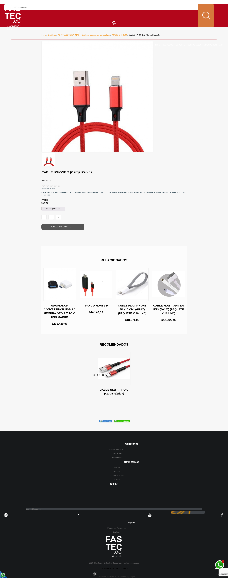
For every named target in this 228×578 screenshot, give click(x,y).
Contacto (116, 532)
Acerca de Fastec (116, 449)
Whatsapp (126, 421)
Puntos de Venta (117, 453)
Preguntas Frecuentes (116, 528)
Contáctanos (194, 45)
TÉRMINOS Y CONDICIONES (114, 568)
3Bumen (116, 471)
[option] (97, 96)
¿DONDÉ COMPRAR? (213, 45)
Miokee (117, 467)
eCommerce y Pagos (126, 577)
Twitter (108, 421)
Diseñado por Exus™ (107, 577)
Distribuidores (116, 457)
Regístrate (10, 29)
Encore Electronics (116, 475)
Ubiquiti (117, 479)
